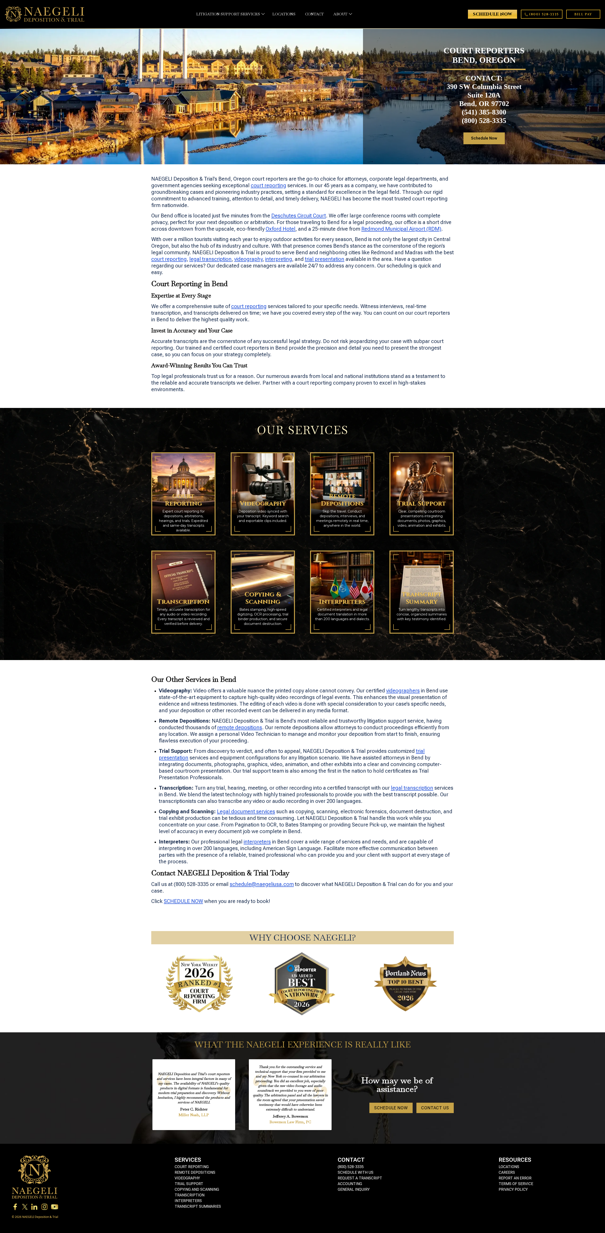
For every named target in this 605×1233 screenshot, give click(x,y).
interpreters (257, 842)
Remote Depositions (195, 1172)
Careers (507, 1172)
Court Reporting (192, 1167)
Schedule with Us (355, 1172)
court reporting (268, 185)
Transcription (189, 1195)
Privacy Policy (513, 1189)
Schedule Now (484, 138)
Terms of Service (516, 1184)
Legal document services (246, 811)
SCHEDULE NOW (183, 901)
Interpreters (188, 1201)
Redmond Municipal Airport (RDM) (401, 229)
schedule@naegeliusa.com (262, 884)
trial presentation (324, 259)
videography (248, 259)
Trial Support (189, 1184)
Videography (187, 1178)
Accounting (350, 1184)
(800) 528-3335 (351, 1167)
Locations (509, 1167)
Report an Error (515, 1178)
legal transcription (210, 259)
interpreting (278, 259)
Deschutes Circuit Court (298, 216)
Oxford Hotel (280, 229)
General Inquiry (354, 1189)
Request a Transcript (360, 1178)
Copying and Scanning (197, 1189)
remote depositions (239, 727)
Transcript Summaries (198, 1206)
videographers (403, 691)
